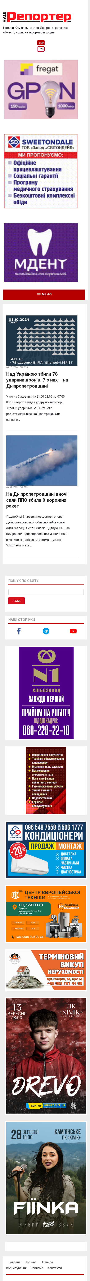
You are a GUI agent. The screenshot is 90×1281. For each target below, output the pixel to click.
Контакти (54, 1268)
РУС (41, 49)
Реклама (37, 1268)
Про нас (30, 1262)
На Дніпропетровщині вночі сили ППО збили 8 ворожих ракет (36, 500)
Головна (14, 1262)
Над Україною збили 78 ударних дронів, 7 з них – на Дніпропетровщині (37, 380)
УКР (41, 42)
